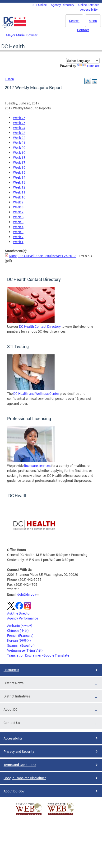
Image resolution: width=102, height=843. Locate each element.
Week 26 (19, 118)
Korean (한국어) (19, 640)
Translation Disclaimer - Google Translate (38, 655)
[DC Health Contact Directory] (31, 321)
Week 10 (19, 197)
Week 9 (18, 202)
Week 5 (18, 222)
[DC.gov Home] (14, 27)
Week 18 (19, 157)
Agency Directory (62, 5)
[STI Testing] (31, 388)
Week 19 (19, 152)
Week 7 (18, 212)
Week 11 (19, 192)
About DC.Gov (14, 791)
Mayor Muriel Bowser (21, 35)
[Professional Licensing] (31, 460)
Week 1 (18, 242)
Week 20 (19, 147)
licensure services (37, 465)
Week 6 (18, 217)
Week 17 (19, 162)
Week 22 (19, 137)
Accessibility (89, 9)
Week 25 (19, 122)
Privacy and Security (19, 751)
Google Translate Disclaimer (25, 778)
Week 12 (19, 187)
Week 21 (19, 142)
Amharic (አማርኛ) (19, 625)
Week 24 (19, 127)
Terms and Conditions (20, 764)
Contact (83, 30)
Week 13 (19, 182)
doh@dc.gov (26, 594)
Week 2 (18, 237)
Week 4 (18, 227)
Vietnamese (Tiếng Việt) (25, 650)
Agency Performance (22, 618)
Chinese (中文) (18, 630)
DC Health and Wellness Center (36, 393)
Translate (93, 66)
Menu (93, 20)
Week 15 (19, 172)
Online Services (88, 5)
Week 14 (19, 177)
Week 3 (18, 232)
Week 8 (18, 207)
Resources (11, 669)
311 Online (39, 5)
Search (74, 20)
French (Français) (20, 635)
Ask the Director (19, 613)
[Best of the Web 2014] (28, 815)
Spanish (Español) (21, 645)
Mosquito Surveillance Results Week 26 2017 (42, 256)
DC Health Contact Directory (40, 326)
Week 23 (19, 132)
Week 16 (19, 167)
